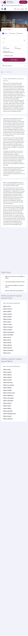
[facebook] (3, 516)
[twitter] (6, 516)
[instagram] (15, 516)
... (4, 72)
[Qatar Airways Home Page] (2, 9)
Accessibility (21, 556)
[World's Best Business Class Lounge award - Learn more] (4, 540)
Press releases (4, 468)
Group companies (5, 481)
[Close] (1, 2)
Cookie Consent (5, 560)
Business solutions (5, 486)
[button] (15, 309)
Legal (11, 556)
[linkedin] (9, 516)
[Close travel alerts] (25, 5)
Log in (18, 9)
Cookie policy (5, 556)
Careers (2, 466)
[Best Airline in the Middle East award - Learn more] (4, 546)
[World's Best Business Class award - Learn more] (4, 533)
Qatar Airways (4, 460)
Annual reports (4, 474)
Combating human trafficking (8, 558)
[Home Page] (2, 72)
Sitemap (18, 558)
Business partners (5, 491)
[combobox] (13, 238)
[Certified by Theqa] (7, 504)
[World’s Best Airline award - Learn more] (4, 527)
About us (3, 464)
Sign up (22, 9)
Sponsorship (4, 470)
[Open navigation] (26, 9)
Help (2, 496)
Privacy (15, 556)
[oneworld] (5, 9)
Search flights (14, 259)
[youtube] (12, 516)
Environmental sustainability (7, 476)
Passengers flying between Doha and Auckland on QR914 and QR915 (14, 5)
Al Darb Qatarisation (5, 472)
